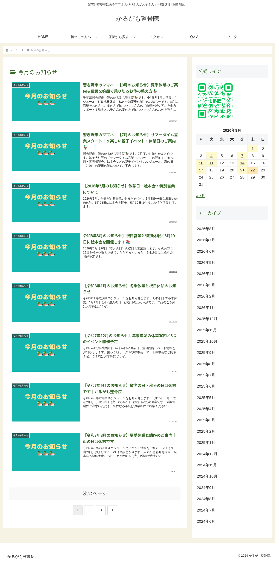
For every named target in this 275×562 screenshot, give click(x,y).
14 (242, 163)
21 (242, 170)
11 (211, 163)
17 (201, 170)
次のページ (95, 493)
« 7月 (200, 196)
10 (201, 163)
